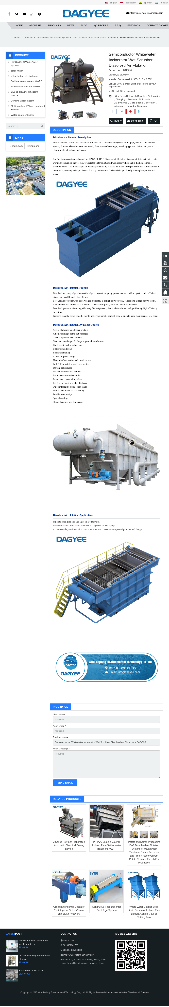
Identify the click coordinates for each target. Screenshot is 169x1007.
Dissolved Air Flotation (139, 99)
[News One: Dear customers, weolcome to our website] (12, 951)
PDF (155, 120)
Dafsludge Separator (137, 106)
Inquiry (117, 120)
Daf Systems (120, 102)
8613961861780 (70, 945)
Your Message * (61, 748)
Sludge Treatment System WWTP (24, 93)
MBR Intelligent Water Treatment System (28, 108)
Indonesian (130, 2)
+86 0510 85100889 (72, 950)
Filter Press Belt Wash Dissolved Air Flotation (137, 96)
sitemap (109, 992)
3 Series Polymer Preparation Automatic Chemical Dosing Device (69, 845)
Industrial (118, 106)
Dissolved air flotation (65, 137)
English (113, 2)
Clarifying (120, 99)
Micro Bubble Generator (142, 102)
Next (101, 79)
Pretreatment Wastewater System (24, 63)
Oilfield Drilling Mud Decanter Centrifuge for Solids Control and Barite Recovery (68, 910)
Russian (163, 2)
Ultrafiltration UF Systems (24, 76)
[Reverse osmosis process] (12, 981)
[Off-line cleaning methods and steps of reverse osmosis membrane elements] (12, 966)
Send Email (137, 120)
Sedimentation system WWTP (26, 81)
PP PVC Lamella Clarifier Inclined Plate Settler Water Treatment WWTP (106, 845)
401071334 (68, 940)
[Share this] (113, 111)
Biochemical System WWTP (25, 86)
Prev (54, 79)
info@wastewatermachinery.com (78, 955)
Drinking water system (22, 100)
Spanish (148, 2)
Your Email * (59, 726)
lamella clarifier (120, 992)
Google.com (16, 146)
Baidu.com (33, 146)
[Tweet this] (122, 111)
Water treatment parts (22, 115)
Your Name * (59, 714)
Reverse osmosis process (32, 970)
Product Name (60, 737)
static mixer (17, 70)
